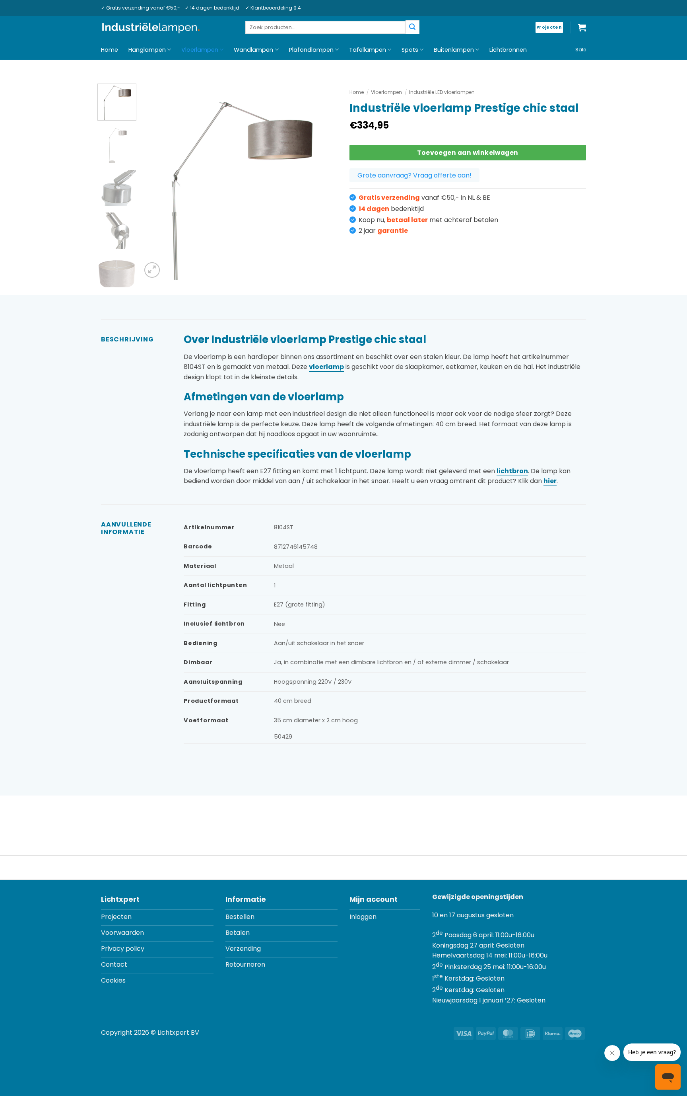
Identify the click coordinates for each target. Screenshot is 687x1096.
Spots (410, 50)
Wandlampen (253, 50)
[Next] (323, 181)
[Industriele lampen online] (150, 27)
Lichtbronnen (508, 50)
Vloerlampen (199, 50)
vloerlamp (326, 366)
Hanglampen (147, 50)
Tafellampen (367, 50)
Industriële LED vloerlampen (442, 92)
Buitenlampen (454, 50)
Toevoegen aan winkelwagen (467, 152)
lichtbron (512, 471)
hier (550, 481)
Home (109, 50)
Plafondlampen (311, 50)
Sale (580, 49)
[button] (582, 27)
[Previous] (155, 181)
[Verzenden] (412, 27)
